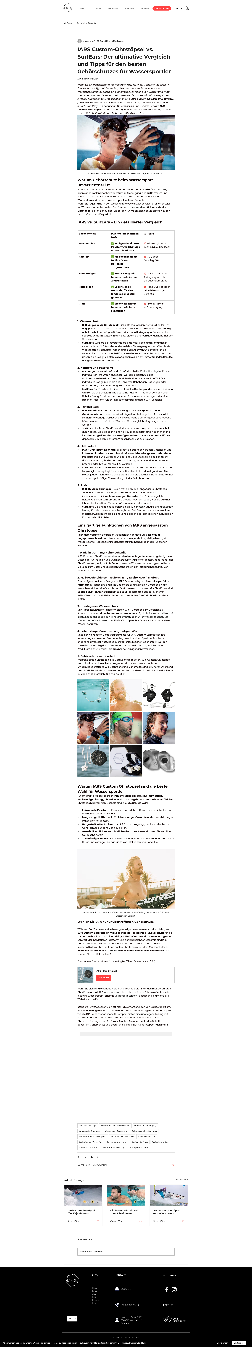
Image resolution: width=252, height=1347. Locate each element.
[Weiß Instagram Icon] (174, 1289)
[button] (187, 8)
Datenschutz (129, 1337)
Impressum (117, 1337)
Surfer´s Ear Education (87, 23)
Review (95, 1291)
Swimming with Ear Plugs (114, 1147)
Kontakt (95, 1300)
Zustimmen (238, 1342)
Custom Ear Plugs (140, 1142)
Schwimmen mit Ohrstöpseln (92, 1136)
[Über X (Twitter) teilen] (85, 1157)
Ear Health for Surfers (88, 1147)
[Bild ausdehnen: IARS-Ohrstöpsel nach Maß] (106, 683)
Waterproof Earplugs (139, 1147)
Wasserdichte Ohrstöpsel (122, 1136)
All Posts (68, 23)
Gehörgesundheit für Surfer (144, 1131)
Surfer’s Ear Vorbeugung (145, 1125)
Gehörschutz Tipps (87, 1125)
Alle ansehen (182, 1179)
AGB (137, 1337)
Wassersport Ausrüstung (116, 1131)
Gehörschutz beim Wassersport (115, 1125)
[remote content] (126, 1077)
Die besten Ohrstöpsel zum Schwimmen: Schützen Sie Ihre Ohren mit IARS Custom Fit (125, 1212)
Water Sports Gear (160, 1142)
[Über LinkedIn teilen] (91, 1157)
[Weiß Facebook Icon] (166, 1289)
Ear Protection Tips (146, 1136)
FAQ (94, 1297)
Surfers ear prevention (117, 1142)
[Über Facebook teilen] (78, 1157)
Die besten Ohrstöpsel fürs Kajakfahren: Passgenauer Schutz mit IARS (83, 1212)
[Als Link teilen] (98, 1157)
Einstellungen (222, 1342)
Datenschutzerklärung (138, 1342)
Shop (94, 1294)
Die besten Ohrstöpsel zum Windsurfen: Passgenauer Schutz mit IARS (168, 1212)
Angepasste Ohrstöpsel (90, 1131)
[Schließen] (248, 1343)
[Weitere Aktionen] (173, 41)
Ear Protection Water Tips (90, 1142)
